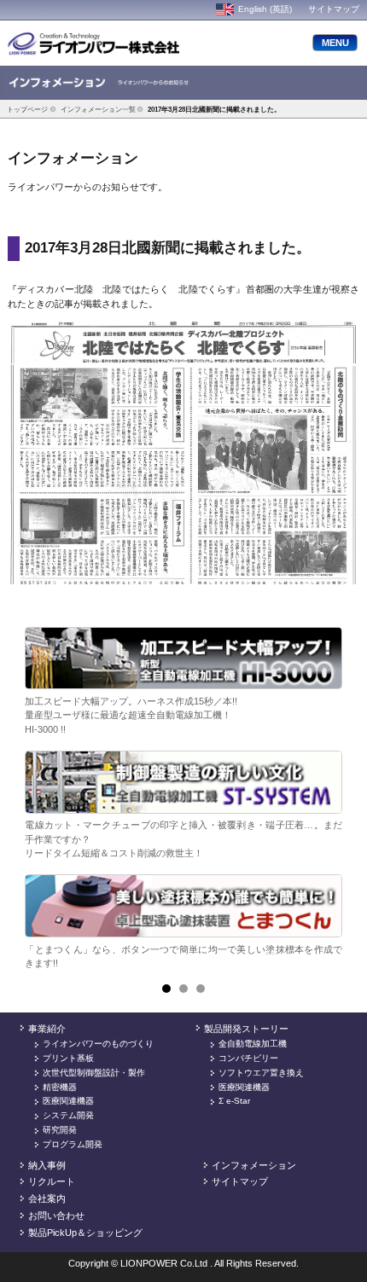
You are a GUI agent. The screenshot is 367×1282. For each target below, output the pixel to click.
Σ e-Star (234, 1100)
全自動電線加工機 (252, 1043)
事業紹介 (47, 1029)
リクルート (51, 1181)
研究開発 (60, 1129)
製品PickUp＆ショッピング (85, 1232)
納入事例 (47, 1165)
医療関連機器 (68, 1100)
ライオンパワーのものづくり (98, 1043)
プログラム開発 (72, 1144)
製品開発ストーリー (246, 1029)
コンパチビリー (248, 1058)
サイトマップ (333, 9)
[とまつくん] (183, 905)
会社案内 (47, 1198)
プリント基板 (68, 1058)
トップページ (27, 109)
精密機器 (60, 1087)
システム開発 (68, 1115)
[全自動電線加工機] (183, 782)
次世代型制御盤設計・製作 (94, 1072)
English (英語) (265, 9)
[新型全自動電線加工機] (183, 658)
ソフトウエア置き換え (261, 1072)
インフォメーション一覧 (98, 109)
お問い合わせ (56, 1215)
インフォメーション (254, 1165)
